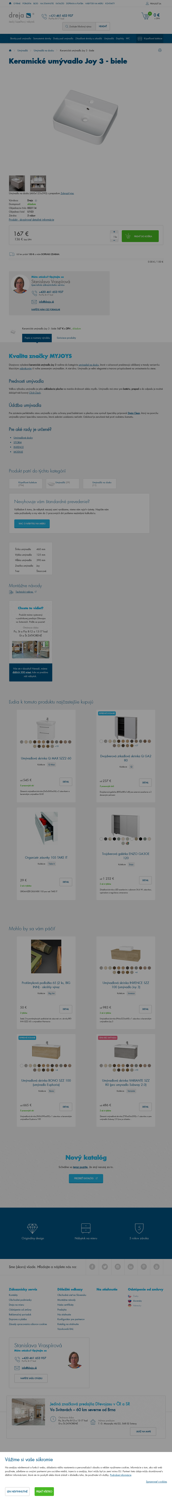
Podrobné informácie (120, 1475)
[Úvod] (10, 50)
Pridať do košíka (143, 236)
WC (128, 38)
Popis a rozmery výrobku (37, 337)
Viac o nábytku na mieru (32, 523)
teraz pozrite (80, 1167)
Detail (66, 781)
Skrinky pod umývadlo (20, 38)
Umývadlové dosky (23, 437)
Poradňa (27, 3)
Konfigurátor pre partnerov (70, 1319)
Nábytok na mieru (94, 3)
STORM (18, 442)
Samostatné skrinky (42, 38)
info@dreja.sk (46, 301)
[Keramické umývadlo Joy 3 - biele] (17, 183)
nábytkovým (26, 368)
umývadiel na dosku (89, 364)
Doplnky (120, 38)
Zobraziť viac (67, 193)
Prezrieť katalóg (84, 1178)
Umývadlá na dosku (44, 50)
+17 (136, 745)
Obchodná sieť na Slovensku (71, 1295)
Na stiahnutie (47, 3)
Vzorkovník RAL (65, 1329)
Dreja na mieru (16, 1304)
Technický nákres (25, 591)
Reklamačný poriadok (20, 1314)
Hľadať (103, 26)
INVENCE (19, 447)
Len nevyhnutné (17, 1491)
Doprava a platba (74, 3)
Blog (35, 3)
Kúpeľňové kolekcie (153, 38)
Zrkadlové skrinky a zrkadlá (88, 38)
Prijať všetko (44, 1491)
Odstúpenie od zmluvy (20, 1309)
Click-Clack (35, 392)
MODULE (18, 451)
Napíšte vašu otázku (31, 1378)
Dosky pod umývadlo (63, 38)
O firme (16, 3)
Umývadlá (109, 38)
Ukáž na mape (143, 1431)
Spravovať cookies (156, 1481)
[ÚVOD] (10, 3)
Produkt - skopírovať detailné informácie (31, 219)
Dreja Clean (134, 413)
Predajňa (62, 1309)
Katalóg (60, 3)
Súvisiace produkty (66, 337)
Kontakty (110, 3)
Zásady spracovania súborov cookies (28, 1324)
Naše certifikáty (65, 1304)
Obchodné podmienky (20, 1299)
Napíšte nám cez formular (45, 309)
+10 (56, 746)
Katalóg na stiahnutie (68, 1324)
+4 (136, 972)
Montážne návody (66, 1299)
